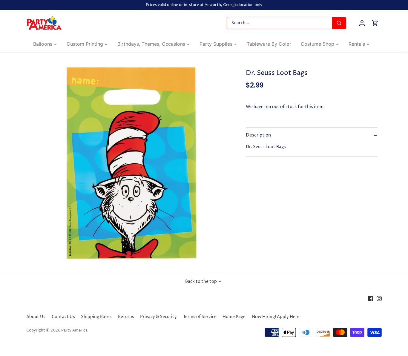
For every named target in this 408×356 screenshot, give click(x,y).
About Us (35, 317)
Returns (126, 317)
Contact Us (63, 317)
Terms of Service (200, 317)
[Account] (362, 23)
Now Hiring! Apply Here (276, 317)
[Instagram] (379, 298)
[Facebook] (370, 298)
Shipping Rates (96, 317)
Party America (74, 330)
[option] (131, 163)
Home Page (234, 317)
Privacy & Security (158, 317)
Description (258, 135)
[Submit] (339, 23)
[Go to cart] (375, 23)
